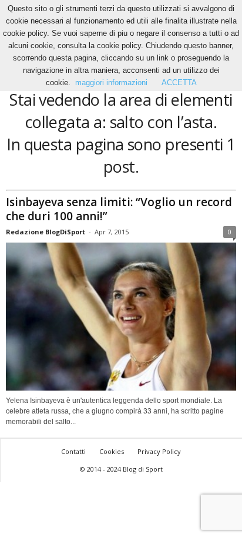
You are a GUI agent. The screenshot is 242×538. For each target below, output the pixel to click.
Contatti (73, 451)
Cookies (111, 451)
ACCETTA (179, 82)
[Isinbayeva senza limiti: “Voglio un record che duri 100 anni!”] (121, 317)
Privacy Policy (159, 451)
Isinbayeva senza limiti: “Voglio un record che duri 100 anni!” (119, 209)
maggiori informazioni (111, 82)
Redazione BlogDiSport (45, 231)
